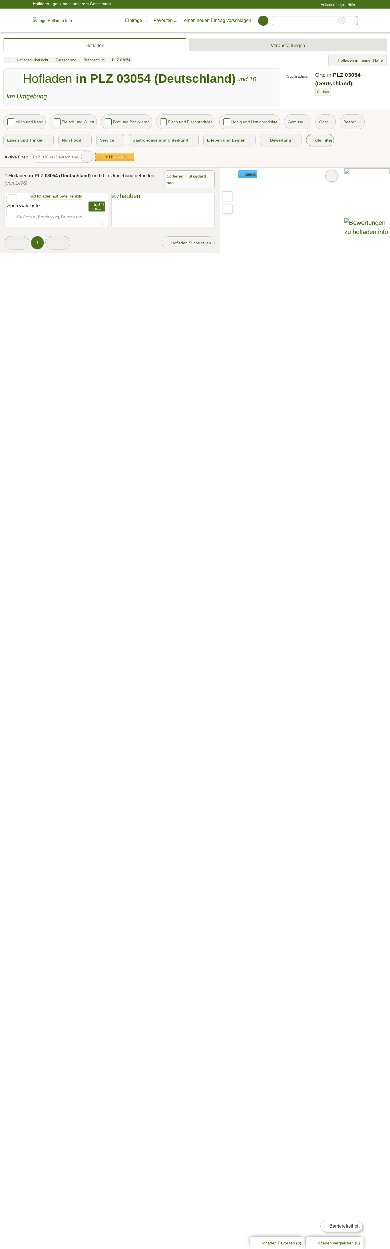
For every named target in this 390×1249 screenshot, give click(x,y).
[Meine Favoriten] (263, 21)
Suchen (352, 20)
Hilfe (351, 5)
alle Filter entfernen (117, 157)
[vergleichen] (11, 213)
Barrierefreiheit (343, 1226)
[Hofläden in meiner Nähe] (227, 208)
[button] (17, 242)
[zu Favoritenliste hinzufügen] (11, 199)
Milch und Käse (29, 122)
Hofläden (94, 45)
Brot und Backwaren (131, 122)
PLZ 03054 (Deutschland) (56, 157)
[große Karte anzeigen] (227, 196)
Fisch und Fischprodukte (190, 122)
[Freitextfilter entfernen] (341, 20)
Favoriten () (280, 1243)
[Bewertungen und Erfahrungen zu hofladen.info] (367, 231)
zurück (250, 174)
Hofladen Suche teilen (190, 243)
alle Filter (322, 140)
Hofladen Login (332, 5)
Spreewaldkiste (23, 205)
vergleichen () (337, 1243)
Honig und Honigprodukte (254, 122)
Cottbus (323, 92)
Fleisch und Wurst (78, 122)
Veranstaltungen (288, 45)
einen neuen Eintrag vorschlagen (217, 20)
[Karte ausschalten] (331, 176)
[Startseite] (7, 60)
